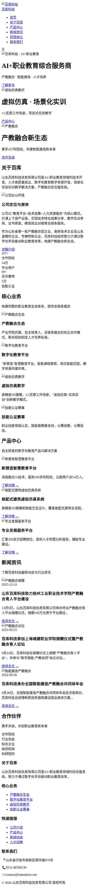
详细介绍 (8, 249)
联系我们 (16, 42)
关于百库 (16, 22)
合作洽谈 (8, 157)
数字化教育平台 (21, 799)
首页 (13, 17)
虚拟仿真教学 (19, 804)
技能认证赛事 (19, 809)
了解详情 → (10, 485)
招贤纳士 (16, 37)
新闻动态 (16, 837)
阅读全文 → (10, 621)
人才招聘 (16, 842)
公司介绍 (16, 827)
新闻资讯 (16, 32)
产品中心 (16, 27)
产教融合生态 (19, 794)
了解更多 (8, 85)
